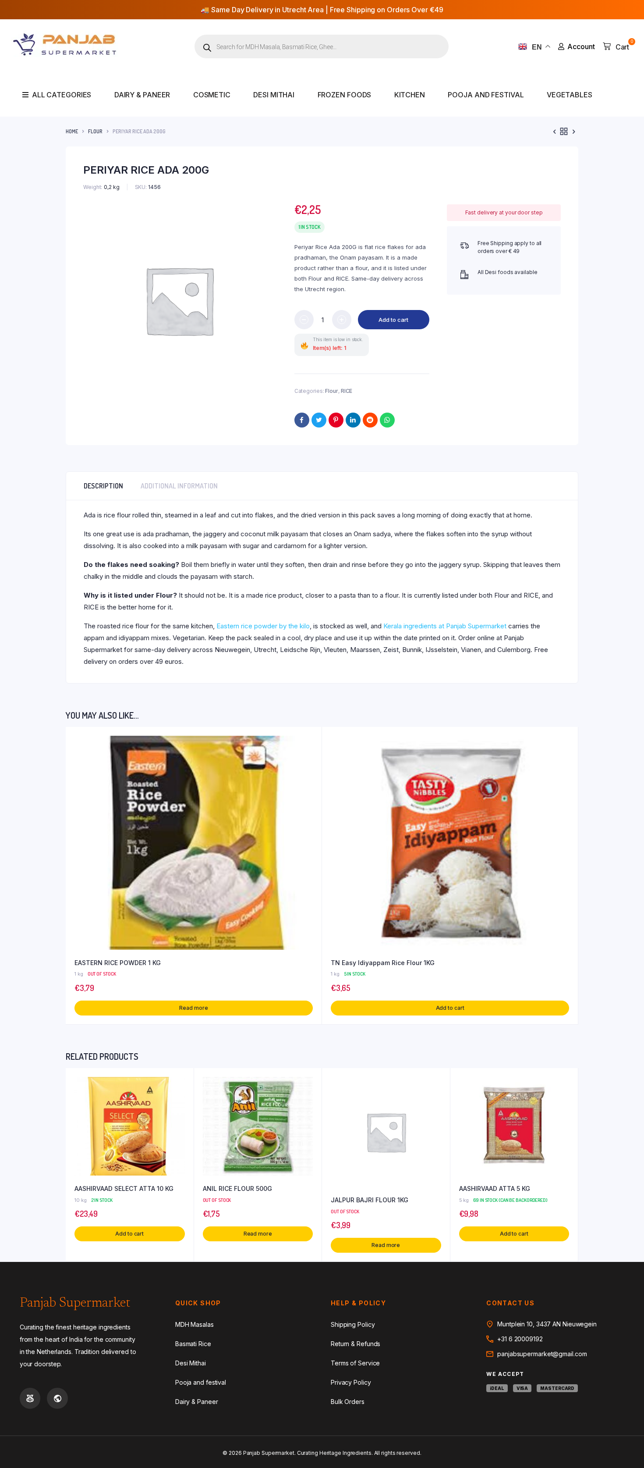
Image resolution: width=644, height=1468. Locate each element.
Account (581, 46)
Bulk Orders (347, 1401)
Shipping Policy (353, 1324)
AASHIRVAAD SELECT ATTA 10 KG (123, 1188)
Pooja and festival (486, 94)
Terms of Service (355, 1363)
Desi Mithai (273, 94)
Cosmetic (211, 94)
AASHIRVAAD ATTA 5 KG (494, 1188)
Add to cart (393, 319)
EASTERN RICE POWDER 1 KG (117, 962)
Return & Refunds (355, 1343)
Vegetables (569, 94)
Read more (193, 1008)
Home (72, 131)
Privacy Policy (351, 1382)
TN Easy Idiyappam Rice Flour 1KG (383, 962)
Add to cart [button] (450, 1008)
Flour (95, 131)
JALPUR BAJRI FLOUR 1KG (369, 1200)
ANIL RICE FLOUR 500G (237, 1188)
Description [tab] (103, 485)
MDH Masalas (194, 1324)
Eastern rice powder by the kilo (263, 626)
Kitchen (409, 94)
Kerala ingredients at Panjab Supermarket (444, 626)
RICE (347, 391)
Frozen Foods (345, 94)
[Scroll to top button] (624, 1448)
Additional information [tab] (179, 485)
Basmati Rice (193, 1343)
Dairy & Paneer (142, 94)
